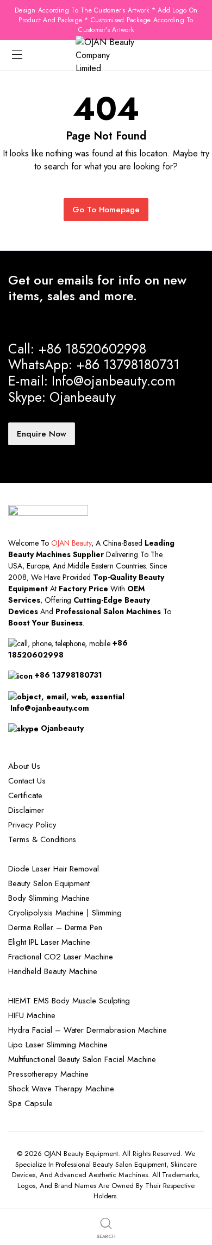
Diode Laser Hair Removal (53, 869)
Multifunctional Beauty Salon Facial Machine (82, 1059)
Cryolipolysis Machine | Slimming (65, 913)
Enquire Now (41, 434)
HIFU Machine (31, 1015)
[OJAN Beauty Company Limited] (106, 55)
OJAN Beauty (71, 543)
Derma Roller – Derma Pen (55, 927)
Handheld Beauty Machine (52, 971)
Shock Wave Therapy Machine (61, 1089)
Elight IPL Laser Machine (49, 942)
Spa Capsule (30, 1103)
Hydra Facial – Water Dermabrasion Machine (87, 1030)
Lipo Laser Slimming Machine (58, 1045)
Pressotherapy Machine (48, 1074)
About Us (24, 766)
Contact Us (27, 781)
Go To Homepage (106, 210)
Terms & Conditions (42, 839)
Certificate (25, 795)
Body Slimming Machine (49, 898)
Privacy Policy (32, 825)
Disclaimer (26, 810)
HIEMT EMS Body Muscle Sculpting (69, 1001)
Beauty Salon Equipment (49, 883)
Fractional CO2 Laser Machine (60, 957)
